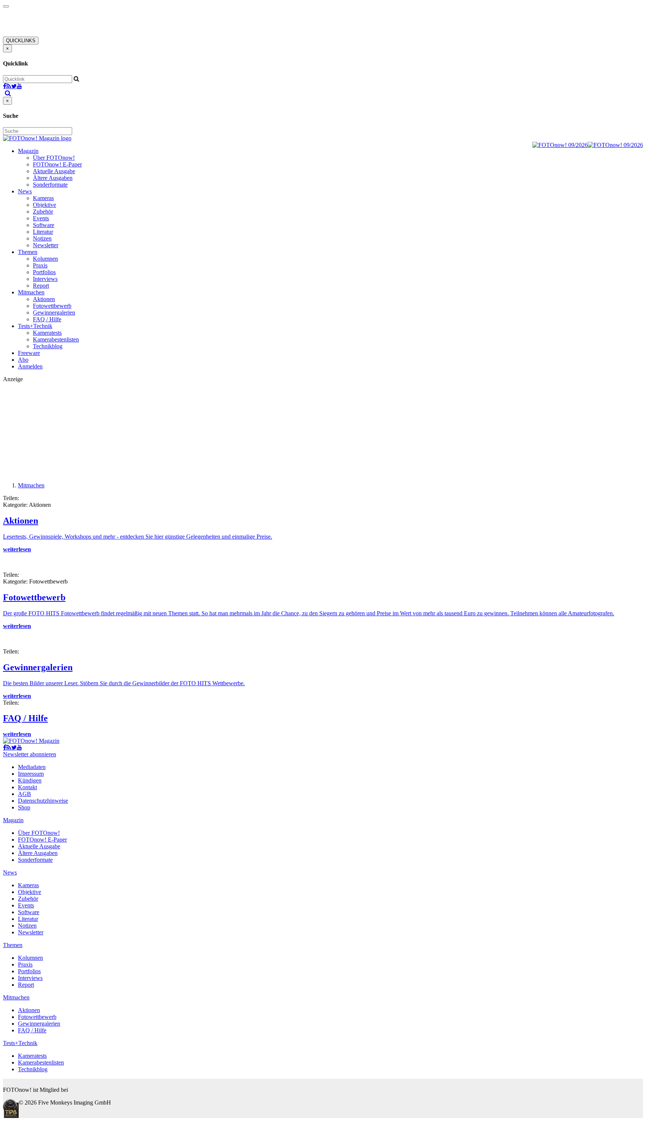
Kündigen (29, 780)
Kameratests (47, 333)
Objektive (44, 205)
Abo (23, 359)
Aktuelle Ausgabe (54, 171)
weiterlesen (17, 549)
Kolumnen (45, 258)
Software (43, 225)
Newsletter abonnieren (29, 754)
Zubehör (43, 211)
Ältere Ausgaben (53, 178)
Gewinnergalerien (54, 312)
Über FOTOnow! (54, 157)
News (25, 191)
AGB (24, 794)
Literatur (43, 232)
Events (41, 218)
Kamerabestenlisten (56, 339)
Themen (27, 252)
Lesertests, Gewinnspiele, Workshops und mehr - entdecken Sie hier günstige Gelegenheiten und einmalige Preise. (137, 536)
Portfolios (44, 272)
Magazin (28, 151)
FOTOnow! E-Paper (57, 164)
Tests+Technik (35, 326)
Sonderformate (50, 184)
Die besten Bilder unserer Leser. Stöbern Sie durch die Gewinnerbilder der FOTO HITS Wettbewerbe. (124, 683)
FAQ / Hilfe (47, 319)
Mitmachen (31, 292)
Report (41, 285)
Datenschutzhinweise (43, 800)
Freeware (29, 353)
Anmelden (30, 366)
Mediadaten (32, 767)
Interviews (45, 279)
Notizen (42, 238)
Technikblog (47, 346)
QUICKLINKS (21, 40)
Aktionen (44, 299)
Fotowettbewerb (52, 306)
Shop (24, 807)
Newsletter (45, 245)
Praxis (40, 265)
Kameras (43, 198)
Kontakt (27, 787)
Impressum (31, 774)
